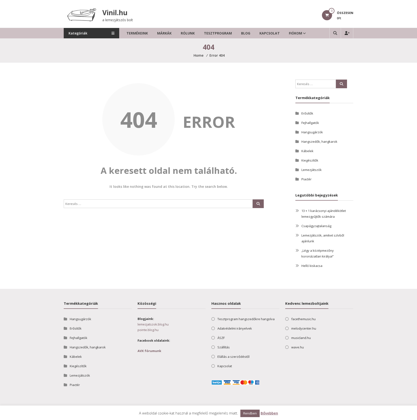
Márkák (164, 33)
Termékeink (137, 33)
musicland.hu (301, 338)
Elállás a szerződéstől (233, 356)
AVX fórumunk (149, 351)
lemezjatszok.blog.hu (153, 324)
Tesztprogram (218, 33)
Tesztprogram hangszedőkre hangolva (246, 319)
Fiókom (295, 33)
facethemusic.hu (303, 319)
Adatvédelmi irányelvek (234, 328)
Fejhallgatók (310, 123)
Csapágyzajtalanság (316, 226)
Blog (245, 33)
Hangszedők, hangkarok (319, 141)
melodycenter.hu (303, 328)
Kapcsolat (269, 33)
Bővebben (269, 413)
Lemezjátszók (311, 170)
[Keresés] (258, 203)
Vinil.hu (114, 12)
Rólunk (188, 33)
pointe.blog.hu (148, 330)
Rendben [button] (250, 413)
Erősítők (307, 113)
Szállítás (223, 347)
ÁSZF (221, 338)
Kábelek (307, 151)
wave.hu (297, 347)
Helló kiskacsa (311, 266)
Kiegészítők (309, 160)
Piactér (306, 179)
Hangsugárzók (312, 132)
